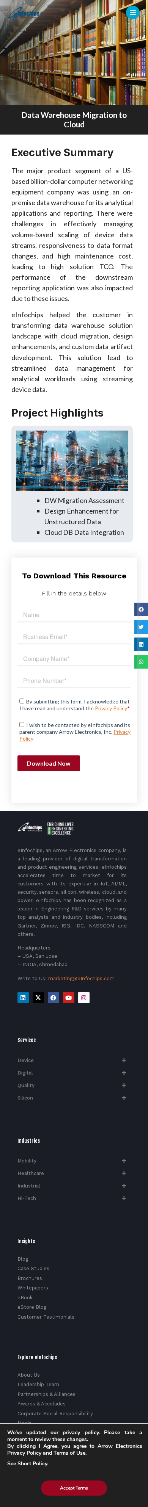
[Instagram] (84, 997)
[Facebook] (53, 997)
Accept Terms (74, 1488)
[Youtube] (68, 997)
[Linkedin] (23, 997)
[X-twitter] (38, 997)
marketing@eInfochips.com (81, 978)
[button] (141, 609)
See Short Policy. (27, 1463)
